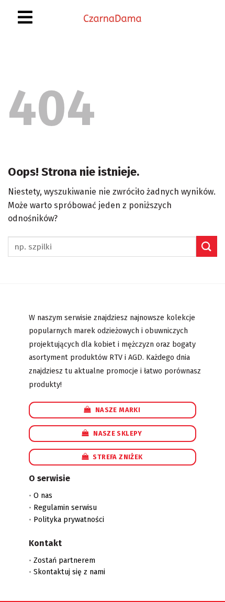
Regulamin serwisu (65, 507)
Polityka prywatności (68, 519)
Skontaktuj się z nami (69, 571)
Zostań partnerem (64, 560)
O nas (42, 495)
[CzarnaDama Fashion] (112, 18)
